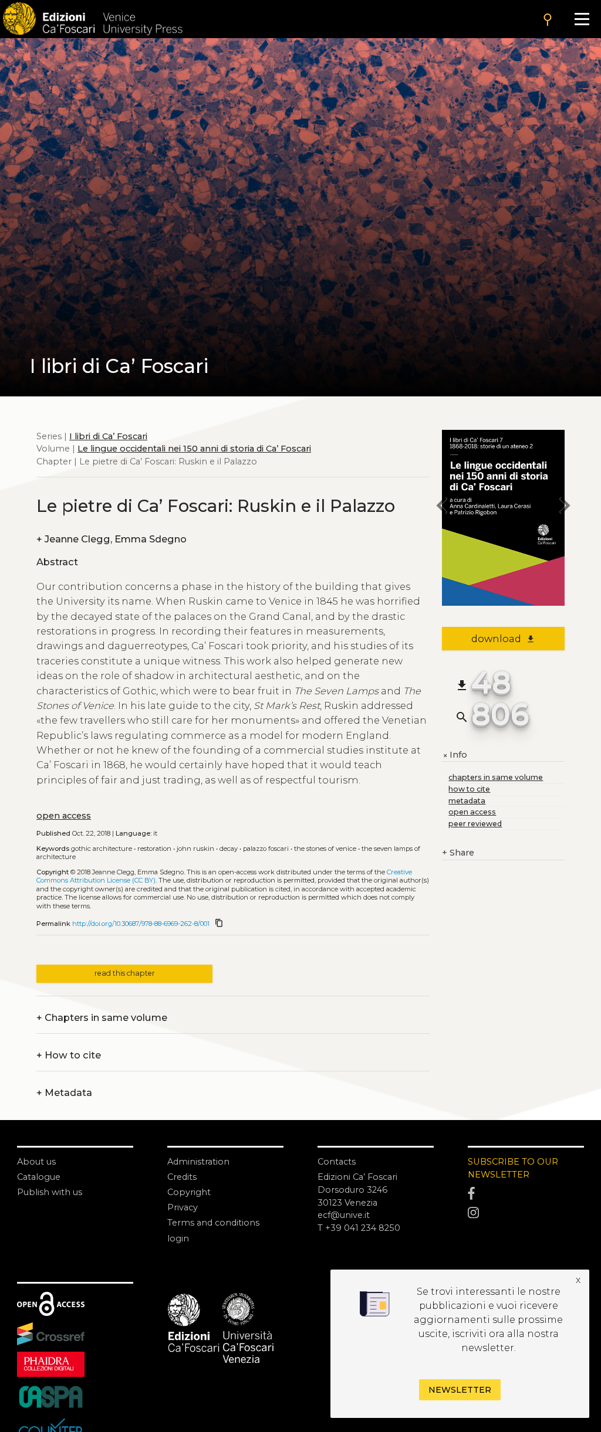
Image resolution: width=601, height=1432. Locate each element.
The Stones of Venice (325, 848)
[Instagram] (526, 1213)
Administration (198, 1161)
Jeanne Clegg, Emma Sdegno (111, 539)
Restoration (154, 848)
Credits (182, 1177)
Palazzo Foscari (266, 848)
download (503, 638)
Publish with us (49, 1192)
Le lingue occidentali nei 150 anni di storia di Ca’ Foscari (194, 448)
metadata (466, 800)
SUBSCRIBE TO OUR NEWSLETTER (513, 1168)
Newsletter (459, 1390)
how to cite (469, 789)
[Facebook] (526, 1193)
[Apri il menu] (581, 19)
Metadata (64, 1093)
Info (454, 755)
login (178, 1238)
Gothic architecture (101, 848)
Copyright (189, 1192)
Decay (229, 848)
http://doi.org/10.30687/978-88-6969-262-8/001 (141, 923)
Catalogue (38, 1177)
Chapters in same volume (101, 1018)
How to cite (68, 1055)
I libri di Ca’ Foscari (108, 436)
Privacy (182, 1207)
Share (458, 852)
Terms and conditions (213, 1222)
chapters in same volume (495, 777)
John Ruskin (195, 848)
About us (36, 1161)
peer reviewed (475, 823)
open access (63, 815)
